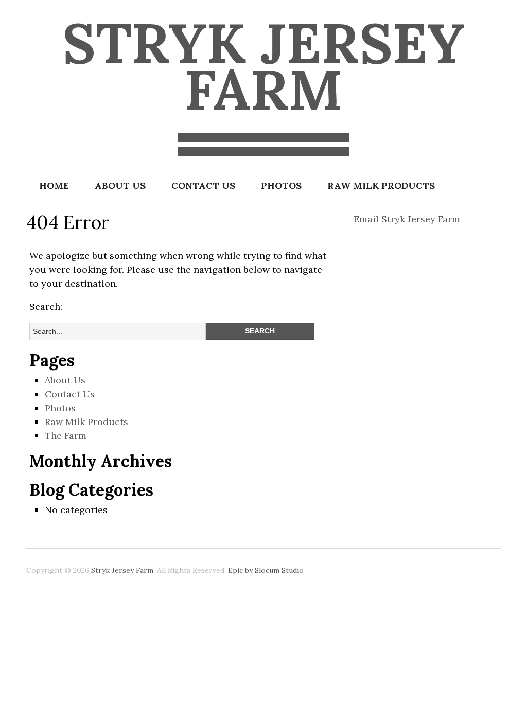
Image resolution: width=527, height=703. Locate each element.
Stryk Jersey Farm (263, 66)
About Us (120, 185)
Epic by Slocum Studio (266, 570)
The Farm (65, 436)
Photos (281, 185)
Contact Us (203, 185)
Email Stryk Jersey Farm (407, 219)
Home (54, 185)
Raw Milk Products (381, 185)
